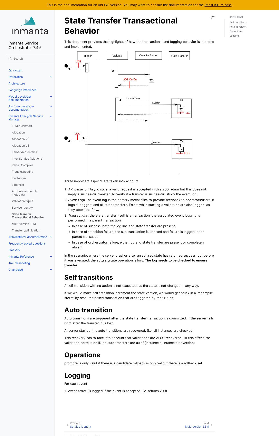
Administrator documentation (28, 237)
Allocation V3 (20, 145)
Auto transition (238, 26)
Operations (236, 31)
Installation (16, 77)
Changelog (16, 269)
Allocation (18, 132)
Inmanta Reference (21, 256)
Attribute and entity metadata (25, 192)
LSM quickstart (22, 126)
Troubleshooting (22, 171)
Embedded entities (24, 152)
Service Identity (22, 207)
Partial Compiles (22, 165)
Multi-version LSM (24, 224)
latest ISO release (218, 5)
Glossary (14, 250)
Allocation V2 (20, 139)
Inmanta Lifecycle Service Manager (26, 117)
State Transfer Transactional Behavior (28, 215)
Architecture (17, 83)
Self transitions (238, 22)
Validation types (22, 201)
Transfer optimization (26, 230)
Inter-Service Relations (27, 158)
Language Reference (23, 90)
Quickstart (15, 70)
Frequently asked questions (27, 243)
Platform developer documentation (21, 108)
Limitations (19, 178)
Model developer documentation (20, 98)
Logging (234, 35)
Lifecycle (18, 184)
